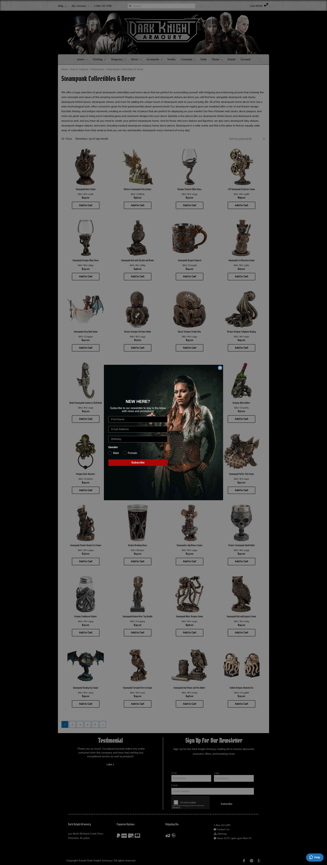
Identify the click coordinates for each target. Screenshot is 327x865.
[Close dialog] (220, 368)
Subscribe (138, 462)
